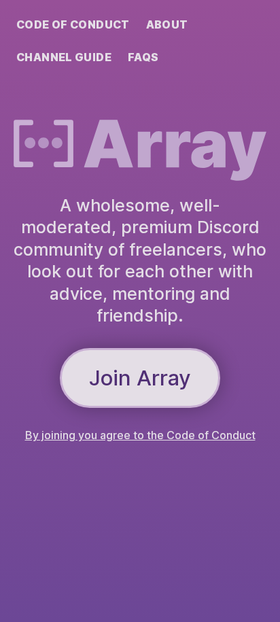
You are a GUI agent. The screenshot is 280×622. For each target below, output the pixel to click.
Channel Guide (63, 57)
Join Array (140, 378)
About (167, 24)
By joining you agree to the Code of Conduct (140, 435)
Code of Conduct (73, 24)
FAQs (143, 57)
